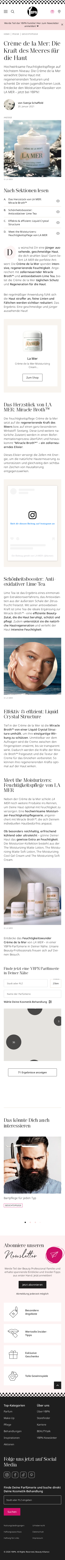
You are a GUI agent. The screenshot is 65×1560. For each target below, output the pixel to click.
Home (7, 34)
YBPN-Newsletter (47, 1437)
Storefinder (43, 1418)
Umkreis (56, 979)
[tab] (25, 1222)
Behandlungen (13, 1431)
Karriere (41, 1424)
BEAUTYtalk (44, 1431)
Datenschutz (38, 1532)
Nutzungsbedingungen (14, 1525)
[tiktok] (23, 1475)
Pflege (15, 34)
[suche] (13, 11)
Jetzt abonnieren (32, 1284)
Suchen (12, 1512)
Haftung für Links (11, 1538)
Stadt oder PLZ (15, 983)
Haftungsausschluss (13, 1532)
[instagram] (7, 1475)
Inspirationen (12, 1437)
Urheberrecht (38, 1525)
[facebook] (15, 1475)
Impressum (37, 1538)
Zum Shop (32, 377)
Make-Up (9, 1418)
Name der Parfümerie (19, 994)
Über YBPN (43, 1411)
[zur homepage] (32, 12)
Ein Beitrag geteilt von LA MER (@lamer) (32, 555)
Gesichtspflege (30, 34)
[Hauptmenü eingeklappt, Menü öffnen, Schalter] (6, 11)
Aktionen (9, 1444)
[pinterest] (31, 1475)
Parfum (8, 1411)
